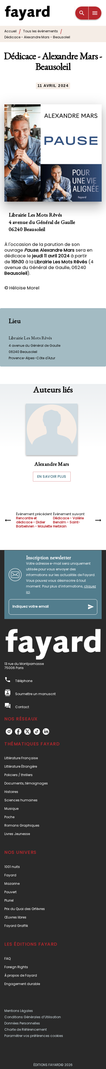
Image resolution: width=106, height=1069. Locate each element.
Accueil (10, 31)
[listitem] (9, 731)
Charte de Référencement (25, 1029)
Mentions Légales (18, 1010)
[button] (51, 443)
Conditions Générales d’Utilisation (32, 1017)
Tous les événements (40, 31)
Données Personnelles (22, 1023)
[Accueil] (27, 13)
